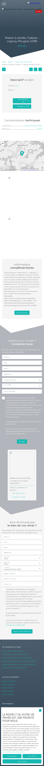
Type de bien (7, 562)
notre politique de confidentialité (14, 752)
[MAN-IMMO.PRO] (35, 4)
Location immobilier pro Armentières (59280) (18, 664)
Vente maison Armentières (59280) (15, 654)
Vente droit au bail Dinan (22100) (14, 668)
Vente (4, 62)
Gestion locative (8, 691)
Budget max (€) (9, 574)
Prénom (7, 357)
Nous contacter (7, 694)
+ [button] (2, 143)
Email (5, 368)
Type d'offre (7, 557)
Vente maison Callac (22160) (12, 651)
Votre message (9, 391)
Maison (10, 62)
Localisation (7, 567)
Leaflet (24, 170)
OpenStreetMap (32, 170)
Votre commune (10, 380)
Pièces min (7, 584)
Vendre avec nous (8, 684)
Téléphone (7, 374)
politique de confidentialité (15, 434)
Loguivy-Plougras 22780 (23, 62)
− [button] (2, 146)
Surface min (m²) (10, 579)
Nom (5, 363)
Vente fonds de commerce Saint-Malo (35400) (19, 661)
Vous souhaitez (7, 384)
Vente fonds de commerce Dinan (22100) (17, 658)
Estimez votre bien (8, 681)
